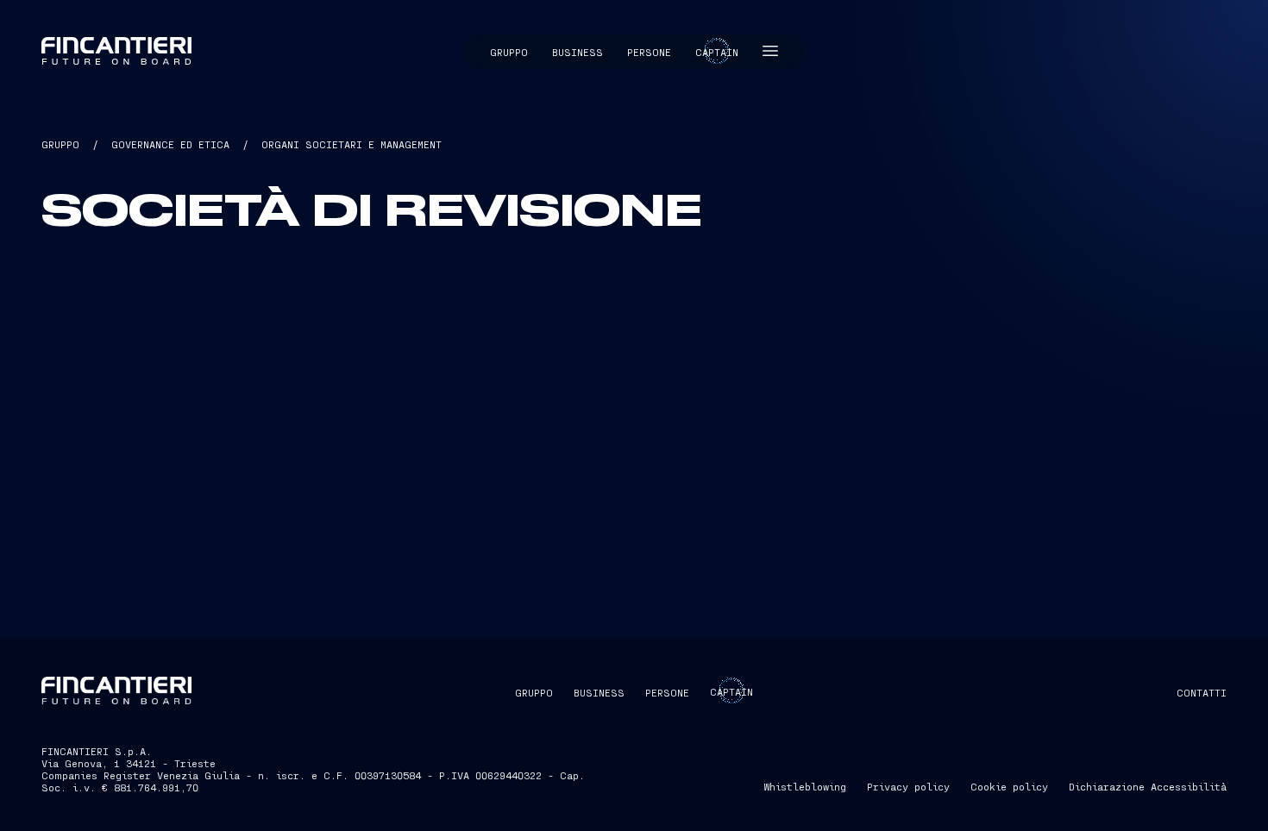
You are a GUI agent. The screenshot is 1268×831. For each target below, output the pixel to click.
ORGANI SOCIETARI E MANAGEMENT (351, 144)
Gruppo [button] (509, 52)
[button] (770, 51)
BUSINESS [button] (599, 692)
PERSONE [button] (667, 692)
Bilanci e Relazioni (576, 571)
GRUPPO (60, 144)
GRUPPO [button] (534, 692)
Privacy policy (908, 786)
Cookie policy (1009, 786)
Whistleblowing (804, 786)
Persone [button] (649, 52)
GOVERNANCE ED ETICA (170, 144)
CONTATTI (1202, 692)
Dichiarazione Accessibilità (1148, 786)
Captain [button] (716, 52)
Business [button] (577, 52)
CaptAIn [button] (731, 691)
